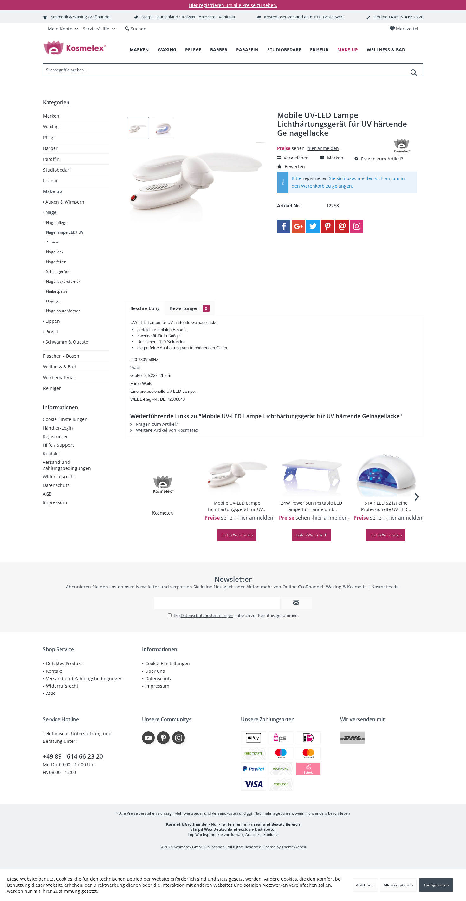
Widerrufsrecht (59, 477)
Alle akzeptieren (398, 885)
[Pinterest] (327, 226)
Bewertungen (188, 308)
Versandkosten (225, 813)
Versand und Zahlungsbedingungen (67, 465)
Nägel (51, 212)
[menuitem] (404, 29)
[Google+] (298, 226)
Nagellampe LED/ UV (64, 232)
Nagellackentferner (62, 281)
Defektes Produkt (64, 663)
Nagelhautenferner (62, 311)
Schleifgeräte (57, 271)
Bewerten (294, 167)
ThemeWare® (294, 847)
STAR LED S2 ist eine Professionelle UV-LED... (386, 506)
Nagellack (54, 252)
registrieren (315, 178)
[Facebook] (283, 226)
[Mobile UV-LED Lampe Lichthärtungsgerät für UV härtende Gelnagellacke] (236, 474)
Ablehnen (365, 885)
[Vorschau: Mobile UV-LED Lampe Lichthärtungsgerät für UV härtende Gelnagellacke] (138, 128)
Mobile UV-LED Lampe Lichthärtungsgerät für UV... (237, 506)
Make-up (52, 191)
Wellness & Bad (59, 367)
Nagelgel (53, 301)
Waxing (51, 127)
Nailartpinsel (56, 291)
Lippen (52, 321)
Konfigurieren (436, 885)
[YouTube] (148, 737)
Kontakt (51, 453)
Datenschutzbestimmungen (207, 615)
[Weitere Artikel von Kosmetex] (401, 146)
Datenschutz (56, 485)
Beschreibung (145, 308)
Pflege (49, 137)
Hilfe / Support (58, 445)
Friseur (50, 181)
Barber (50, 148)
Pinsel (51, 331)
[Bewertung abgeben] (330, 141)
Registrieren (56, 436)
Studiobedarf (57, 170)
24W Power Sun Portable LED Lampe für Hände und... (311, 506)
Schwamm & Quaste (66, 342)
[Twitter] (313, 226)
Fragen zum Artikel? (381, 159)
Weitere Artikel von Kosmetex (166, 430)
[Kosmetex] (163, 484)
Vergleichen (295, 158)
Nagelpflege (56, 222)
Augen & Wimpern (64, 202)
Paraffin (51, 159)
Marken (51, 116)
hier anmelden (323, 148)
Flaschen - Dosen (61, 356)
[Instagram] (356, 226)
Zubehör (53, 242)
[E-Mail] (342, 226)
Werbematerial (59, 377)
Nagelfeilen (55, 261)
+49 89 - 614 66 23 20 (73, 756)
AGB (47, 494)
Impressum (55, 502)
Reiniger (52, 388)
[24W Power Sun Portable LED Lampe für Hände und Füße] (311, 474)
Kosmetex (162, 513)
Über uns (155, 671)
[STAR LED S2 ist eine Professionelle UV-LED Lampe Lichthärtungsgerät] (385, 474)
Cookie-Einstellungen (65, 419)
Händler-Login (58, 428)
